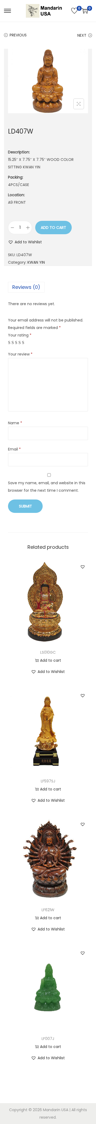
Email (14, 449)
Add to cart (53, 227)
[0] (74, 10)
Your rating (19, 335)
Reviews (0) (26, 287)
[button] (25, 242)
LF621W (48, 910)
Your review (20, 354)
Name (15, 423)
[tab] (48, 287)
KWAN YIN (36, 262)
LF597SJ (48, 781)
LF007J (48, 1038)
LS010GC (48, 652)
